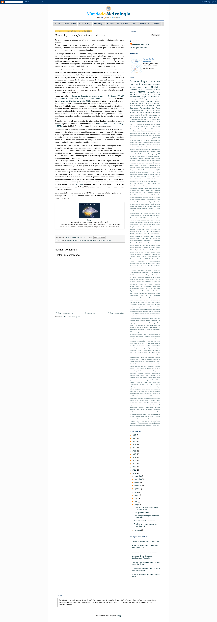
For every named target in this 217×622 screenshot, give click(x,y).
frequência (157, 318)
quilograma (156, 103)
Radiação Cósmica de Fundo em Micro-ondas (145, 238)
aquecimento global (71, 240)
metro (148, 345)
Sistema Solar (146, 256)
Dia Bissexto (133, 158)
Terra (142, 279)
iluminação (133, 327)
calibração (151, 92)
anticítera (148, 295)
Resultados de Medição (147, 249)
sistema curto (134, 400)
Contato (156, 24)
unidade (132, 122)
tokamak (147, 412)
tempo (109, 240)
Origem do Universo (150, 217)
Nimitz (139, 208)
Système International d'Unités (150, 265)
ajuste (158, 293)
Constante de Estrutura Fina (144, 149)
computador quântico (153, 304)
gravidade (157, 323)
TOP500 (79, 184)
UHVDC (154, 281)
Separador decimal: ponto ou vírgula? (145, 541)
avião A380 (149, 300)
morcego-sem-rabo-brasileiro (152, 350)
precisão (134, 90)
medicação (142, 341)
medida (141, 90)
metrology (133, 103)
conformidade (147, 112)
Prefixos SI (140, 229)
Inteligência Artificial (154, 185)
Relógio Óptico (134, 249)
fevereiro (137, 530)
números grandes (150, 361)
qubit (158, 377)
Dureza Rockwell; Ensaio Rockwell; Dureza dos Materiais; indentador (145, 161)
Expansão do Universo (136, 174)
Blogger (119, 616)
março (137, 505)
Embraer (132, 167)
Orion (158, 217)
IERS (148, 181)
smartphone (133, 402)
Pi (155, 222)
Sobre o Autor (70, 24)
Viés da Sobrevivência (143, 286)
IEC (145, 181)
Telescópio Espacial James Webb (139, 272)
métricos (152, 115)
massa (158, 339)
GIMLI (143, 179)
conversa (132, 309)
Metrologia (98, 24)
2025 (134, 438)
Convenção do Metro (137, 110)
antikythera (157, 295)
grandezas (133, 94)
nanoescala (133, 354)
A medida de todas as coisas (144, 521)
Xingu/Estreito (134, 293)
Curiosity (150, 154)
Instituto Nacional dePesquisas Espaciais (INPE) (80, 98)
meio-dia (132, 345)
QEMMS (157, 233)
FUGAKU (146, 174)
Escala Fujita (140, 167)
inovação (146, 327)
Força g (149, 176)
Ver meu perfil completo (138, 48)
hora (136, 325)
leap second (149, 332)
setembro (138, 486)
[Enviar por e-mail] (94, 237)
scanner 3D (148, 396)
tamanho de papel (137, 409)
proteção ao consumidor (152, 375)
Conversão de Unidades (117, 24)
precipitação (134, 117)
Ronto (136, 252)
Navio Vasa (156, 206)
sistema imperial (145, 400)
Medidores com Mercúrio (137, 197)
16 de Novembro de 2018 (140, 124)
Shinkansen (147, 254)
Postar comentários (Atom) (71, 317)
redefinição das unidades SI (139, 386)
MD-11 (153, 195)
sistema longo (155, 400)
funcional (132, 320)
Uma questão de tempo (142, 513)
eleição (132, 313)
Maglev (158, 195)
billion (149, 302)
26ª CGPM (151, 124)
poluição (143, 368)
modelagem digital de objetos (150, 348)
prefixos (157, 94)
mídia (145, 352)
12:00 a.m (153, 122)
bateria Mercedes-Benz (140, 302)
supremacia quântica (153, 407)
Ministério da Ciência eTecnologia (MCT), (74, 101)
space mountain (144, 402)
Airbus (153, 128)
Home (57, 24)
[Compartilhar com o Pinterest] (104, 237)
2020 (134, 454)
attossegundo (141, 300)
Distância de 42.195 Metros (146, 158)
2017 (134, 464)
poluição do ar (151, 368)
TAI (131, 268)
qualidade (142, 117)
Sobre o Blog (85, 24)
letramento (157, 332)
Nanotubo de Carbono (145, 206)
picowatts (138, 368)
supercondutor (135, 97)
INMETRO (141, 92)
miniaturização (134, 348)
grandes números (139, 323)
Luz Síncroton (148, 192)
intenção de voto (155, 327)
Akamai (158, 128)
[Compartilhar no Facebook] (102, 237)
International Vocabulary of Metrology (141, 188)
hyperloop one (155, 325)
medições (149, 90)
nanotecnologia (134, 357)
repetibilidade (134, 391)
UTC (137, 112)
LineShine (138, 192)
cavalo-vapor (133, 304)
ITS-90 (149, 183)
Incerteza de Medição (142, 185)
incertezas (156, 112)
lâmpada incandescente (152, 336)
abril (136, 501)
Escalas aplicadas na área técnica (144, 552)
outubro (137, 482)
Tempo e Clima (150, 275)
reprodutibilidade (135, 393)
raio (146, 382)
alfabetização (134, 295)
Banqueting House (142, 138)
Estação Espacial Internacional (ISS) (149, 170)
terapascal (157, 409)
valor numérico (135, 106)
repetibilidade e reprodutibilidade (149, 391)
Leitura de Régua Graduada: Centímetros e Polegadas (142, 557)
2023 (134, 445)
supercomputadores (137, 119)
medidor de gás (151, 341)
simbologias (156, 398)
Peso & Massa (149, 222)
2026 (134, 435)
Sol (150, 259)
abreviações (143, 293)
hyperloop (148, 325)
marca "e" (153, 339)
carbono (157, 302)
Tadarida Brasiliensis (153, 270)
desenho (141, 311)
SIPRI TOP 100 (144, 252)
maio (136, 498)
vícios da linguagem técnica (144, 421)
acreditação (151, 293)
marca (147, 339)
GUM (147, 179)
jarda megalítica (137, 332)
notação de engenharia (147, 357)
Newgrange (133, 208)
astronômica (133, 300)
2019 (134, 457)
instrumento (134, 115)
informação (140, 327)
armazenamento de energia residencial (141, 297)
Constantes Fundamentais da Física (145, 108)
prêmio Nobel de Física (143, 377)
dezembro (138, 476)
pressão (152, 371)
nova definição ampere (144, 359)
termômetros (133, 412)
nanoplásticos (156, 354)
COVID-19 (146, 140)
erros (142, 101)
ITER (145, 183)
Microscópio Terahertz (136, 202)
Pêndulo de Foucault (149, 233)
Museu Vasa (134, 206)
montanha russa (135, 350)
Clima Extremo (141, 147)
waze (154, 421)
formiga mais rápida (147, 318)
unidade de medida (143, 122)
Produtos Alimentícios (136, 233)
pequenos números (147, 366)
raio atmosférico (154, 382)
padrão (132, 366)
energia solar (134, 316)
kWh (144, 332)
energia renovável (154, 313)
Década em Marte (142, 163)
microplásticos (156, 345)
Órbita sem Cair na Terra (152, 425)
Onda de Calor (136, 215)
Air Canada (146, 128)
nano (149, 352)
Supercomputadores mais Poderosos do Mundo (145, 263)
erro (158, 92)
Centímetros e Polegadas (137, 144)
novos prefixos (155, 359)
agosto (137, 489)
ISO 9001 (140, 183)
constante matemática (153, 306)
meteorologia (88, 240)
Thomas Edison (149, 279)
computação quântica (137, 306)
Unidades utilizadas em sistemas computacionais (146, 508)
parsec (157, 115)
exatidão (149, 101)
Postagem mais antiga (115, 313)
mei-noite (147, 343)
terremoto (141, 412)
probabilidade (156, 373)
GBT (140, 179)
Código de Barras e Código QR (150, 156)
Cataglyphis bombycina (153, 142)
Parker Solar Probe (147, 220)
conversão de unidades (143, 309)
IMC (152, 181)
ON (131, 215)
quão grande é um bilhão (151, 380)
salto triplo (139, 396)
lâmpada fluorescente (137, 336)
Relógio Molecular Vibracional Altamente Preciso (145, 247)
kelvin (141, 115)
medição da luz (139, 343)
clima (81, 240)
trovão (152, 412)
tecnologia (147, 119)
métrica (145, 115)
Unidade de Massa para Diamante (141, 284)
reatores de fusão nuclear (150, 384)
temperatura (156, 119)
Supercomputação (135, 265)
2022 (134, 448)
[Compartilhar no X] (99, 237)
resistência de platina (146, 393)
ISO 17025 (133, 183)
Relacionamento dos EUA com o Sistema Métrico (145, 245)
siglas (151, 398)
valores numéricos (141, 418)
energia (146, 313)
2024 (134, 441)
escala (132, 318)
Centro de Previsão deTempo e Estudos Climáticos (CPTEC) (98, 96)
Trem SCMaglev (146, 281)
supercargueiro (155, 402)
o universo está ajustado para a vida (148, 364)
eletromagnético (139, 313)
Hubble (142, 181)
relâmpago (152, 386)
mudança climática (99, 240)
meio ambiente (155, 343)
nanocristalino (156, 352)
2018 (134, 460)
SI (131, 81)
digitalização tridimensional (152, 311)
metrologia (140, 81)
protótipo (132, 377)
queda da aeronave (136, 380)
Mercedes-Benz (145, 199)
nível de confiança (135, 361)
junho (136, 495)
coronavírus (153, 309)
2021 (134, 451)
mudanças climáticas (136, 352)
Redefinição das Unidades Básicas (148, 243)
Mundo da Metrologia (140, 44)
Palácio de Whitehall (136, 220)
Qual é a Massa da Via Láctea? (140, 236)
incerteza (146, 94)
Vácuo (154, 288)
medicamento (134, 341)
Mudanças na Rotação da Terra (150, 204)
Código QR (156, 154)
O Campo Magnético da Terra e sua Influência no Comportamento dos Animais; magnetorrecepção (145, 211)
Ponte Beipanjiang (145, 224)
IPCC (155, 181)
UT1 (159, 281)
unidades (148, 85)
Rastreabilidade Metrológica (138, 240)
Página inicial (90, 313)
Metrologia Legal (155, 199)
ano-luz (142, 295)
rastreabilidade (134, 384)
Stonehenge (141, 261)
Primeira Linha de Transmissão (150, 231)
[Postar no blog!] (97, 237)
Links (134, 24)
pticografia (153, 377)
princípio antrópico (144, 373)
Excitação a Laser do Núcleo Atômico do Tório (145, 172)
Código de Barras (135, 156)
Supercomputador (155, 261)
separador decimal (143, 398)
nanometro (144, 354)
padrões (137, 366)
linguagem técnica (135, 334)
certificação (134, 101)
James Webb (149, 190)
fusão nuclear (140, 320)
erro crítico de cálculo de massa (149, 316)
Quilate (158, 236)
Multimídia (144, 24)
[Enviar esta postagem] (90, 237)
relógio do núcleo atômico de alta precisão (147, 389)
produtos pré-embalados (137, 375)
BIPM (143, 106)
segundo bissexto (153, 117)
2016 (134, 467)
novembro (138, 479)
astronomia (157, 297)
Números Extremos (147, 208)
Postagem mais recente (64, 313)
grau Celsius (149, 323)
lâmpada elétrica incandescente (150, 334)
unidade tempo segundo (142, 416)
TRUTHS (141, 268)
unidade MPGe (137, 414)
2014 (134, 473)
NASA (141, 99)
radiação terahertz (136, 382)
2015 (134, 470)
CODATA (139, 140)
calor (153, 302)
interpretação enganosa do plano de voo (142, 329)
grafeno (148, 320)
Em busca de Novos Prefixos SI (150, 165)
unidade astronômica (149, 414)
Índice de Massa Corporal (146, 423)
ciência (140, 304)
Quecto (153, 236)
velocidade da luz (152, 418)
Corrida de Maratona (141, 154)
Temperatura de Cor (139, 275)
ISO (159, 181)
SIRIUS (152, 252)
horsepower (141, 325)
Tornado (138, 281)
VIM (141, 112)
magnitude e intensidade (137, 339)
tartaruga (149, 409)
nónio (142, 361)
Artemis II (145, 135)
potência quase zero (142, 371)
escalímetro (137, 318)
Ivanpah (142, 190)
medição (157, 101)
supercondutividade (135, 405)
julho (136, 492)
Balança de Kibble (153, 106)
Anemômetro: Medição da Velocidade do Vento (143, 131)
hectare (132, 325)
